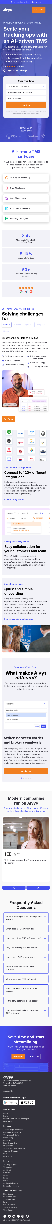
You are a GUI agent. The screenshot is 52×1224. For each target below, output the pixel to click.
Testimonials (8, 1167)
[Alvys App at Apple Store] (27, 1102)
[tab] (6, 324)
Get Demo (39, 9)
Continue (26, 105)
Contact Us (8, 1091)
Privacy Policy (9, 1205)
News (5, 1180)
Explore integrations (14, 499)
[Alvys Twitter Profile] (9, 1216)
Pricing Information (11, 1186)
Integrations (8, 1146)
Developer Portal (10, 1197)
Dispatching (8, 1138)
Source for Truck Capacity (14, 1148)
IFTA (5, 1154)
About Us (7, 1170)
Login (5, 1178)
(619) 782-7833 (9, 1086)
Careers (6, 1175)
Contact (6, 1172)
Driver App (7, 1140)
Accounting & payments (13, 1130)
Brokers (6, 1116)
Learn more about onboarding (18, 619)
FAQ (5, 1202)
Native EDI (7, 1156)
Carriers (6, 1113)
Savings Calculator (10, 1183)
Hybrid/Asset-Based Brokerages (16, 1119)
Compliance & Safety (11, 1135)
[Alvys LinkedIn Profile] (18, 1216)
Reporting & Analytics (12, 1132)
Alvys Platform (9, 1199)
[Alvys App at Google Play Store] (10, 1102)
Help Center (8, 1194)
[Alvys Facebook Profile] (4, 1216)
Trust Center (8, 1210)
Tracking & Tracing (10, 1151)
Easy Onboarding (10, 1143)
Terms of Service (10, 1207)
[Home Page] (8, 1077)
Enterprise (7, 1121)
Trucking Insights (10, 1164)
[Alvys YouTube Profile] (13, 1216)
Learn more (36, 2)
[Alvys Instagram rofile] (22, 1216)
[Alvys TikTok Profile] (27, 1216)
